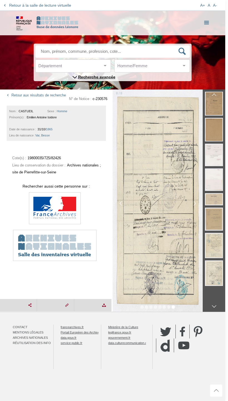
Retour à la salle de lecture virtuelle (40, 5)
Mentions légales (28, 332)
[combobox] (63, 67)
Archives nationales (30, 337)
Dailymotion (165, 345)
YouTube (183, 345)
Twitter (165, 331)
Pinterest (198, 331)
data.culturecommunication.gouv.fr (131, 343)
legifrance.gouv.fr (119, 332)
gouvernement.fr (119, 337)
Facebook (182, 331)
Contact (20, 327)
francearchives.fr (72, 327)
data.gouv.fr (68, 337)
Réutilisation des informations (40, 343)
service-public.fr (71, 343)
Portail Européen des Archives (81, 332)
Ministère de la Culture (123, 327)
